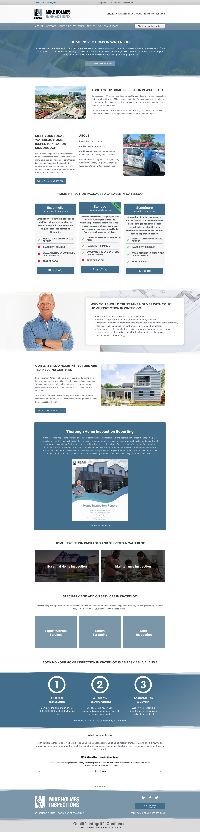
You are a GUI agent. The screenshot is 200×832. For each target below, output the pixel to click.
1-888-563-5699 (46, 711)
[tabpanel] (100, 769)
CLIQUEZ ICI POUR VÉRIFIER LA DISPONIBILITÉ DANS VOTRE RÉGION (136, 14)
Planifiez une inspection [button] (149, 26)
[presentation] (95, 786)
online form (60, 708)
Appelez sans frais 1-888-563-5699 (116, 2)
